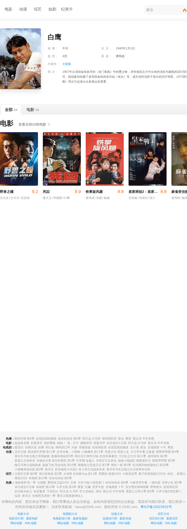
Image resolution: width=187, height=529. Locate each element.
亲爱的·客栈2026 (110, 473)
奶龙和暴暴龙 (108, 456)
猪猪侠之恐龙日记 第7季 (94, 465)
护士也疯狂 (87, 491)
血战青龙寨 (22, 443)
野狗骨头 (156, 487)
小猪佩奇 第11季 (92, 451)
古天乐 (14, 198)
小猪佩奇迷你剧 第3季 (29, 469)
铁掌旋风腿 (105, 191)
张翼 (98, 198)
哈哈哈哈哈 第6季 (69, 438)
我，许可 (73, 443)
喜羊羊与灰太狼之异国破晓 (32, 456)
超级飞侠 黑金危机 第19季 (59, 465)
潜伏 (99, 491)
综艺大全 (163, 514)
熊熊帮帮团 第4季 (167, 451)
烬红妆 (49, 447)
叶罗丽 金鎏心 (85, 460)
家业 (121, 438)
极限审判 (86, 443)
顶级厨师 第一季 (25, 482)
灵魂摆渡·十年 (157, 447)
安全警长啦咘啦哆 (137, 487)
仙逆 (17, 495)
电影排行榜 (16, 518)
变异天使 (98, 487)
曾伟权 (175, 198)
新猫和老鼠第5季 (62, 456)
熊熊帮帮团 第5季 (163, 460)
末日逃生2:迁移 (117, 443)
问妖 (74, 447)
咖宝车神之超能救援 (28, 465)
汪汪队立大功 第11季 (132, 456)
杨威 (106, 198)
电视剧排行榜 (61, 518)
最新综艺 (172, 518)
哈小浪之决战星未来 (92, 469)
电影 (8, 9)
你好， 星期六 (176, 473)
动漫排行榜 (110, 518)
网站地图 (16, 523)
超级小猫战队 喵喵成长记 (134, 460)
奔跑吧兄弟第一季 (44, 495)
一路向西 (154, 482)
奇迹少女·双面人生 (117, 451)
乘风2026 (21, 478)
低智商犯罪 (109, 438)
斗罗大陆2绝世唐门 (168, 491)
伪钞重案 (50, 443)
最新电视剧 (80, 518)
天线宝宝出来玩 (106, 460)
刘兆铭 (133, 198)
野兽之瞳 (19, 191)
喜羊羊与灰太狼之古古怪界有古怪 (128, 469)
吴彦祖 (25, 198)
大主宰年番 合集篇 (143, 451)
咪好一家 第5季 (121, 465)
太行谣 (134, 447)
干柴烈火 (52, 491)
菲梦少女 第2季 (172, 482)
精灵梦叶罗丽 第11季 (41, 451)
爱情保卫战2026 (58, 482)
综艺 (38, 9)
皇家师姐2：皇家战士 (148, 191)
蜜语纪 (19, 447)
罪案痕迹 (85, 447)
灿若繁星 (39, 491)
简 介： (53, 72)
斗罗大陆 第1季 (66, 487)
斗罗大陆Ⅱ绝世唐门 (91, 482)
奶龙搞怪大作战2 (66, 469)
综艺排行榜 (156, 518)
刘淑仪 (143, 198)
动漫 (23, 9)
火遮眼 (41, 482)
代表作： (53, 64)
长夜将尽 (36, 443)
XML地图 (31, 523)
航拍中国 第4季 (25, 438)
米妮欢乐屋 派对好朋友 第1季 (56, 460)
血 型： (53, 56)
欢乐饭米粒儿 (23, 491)
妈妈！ (61, 443)
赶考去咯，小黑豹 (68, 451)
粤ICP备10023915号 (156, 507)
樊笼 (128, 438)
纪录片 (67, 9)
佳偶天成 (31, 447)
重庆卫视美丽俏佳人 (70, 495)
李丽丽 (57, 198)
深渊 (41, 447)
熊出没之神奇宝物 (86, 456)
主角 (73, 482)
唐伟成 (90, 198)
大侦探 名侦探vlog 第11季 (80, 473)
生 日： (106, 48)
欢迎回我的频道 (46, 438)
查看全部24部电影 (32, 124)
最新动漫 (125, 518)
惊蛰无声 (99, 443)
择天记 (49, 469)
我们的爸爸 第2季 (50, 473)
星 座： (106, 56)
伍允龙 (4, 198)
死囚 (62, 191)
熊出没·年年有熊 (143, 438)
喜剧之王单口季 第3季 (140, 491)
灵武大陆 (20, 451)
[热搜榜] (185, 10)
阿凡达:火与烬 (91, 438)
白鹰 (66, 198)
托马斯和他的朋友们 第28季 (150, 465)
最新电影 (32, 518)
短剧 (52, 9)
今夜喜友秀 (129, 473)
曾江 (151, 198)
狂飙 (88, 487)
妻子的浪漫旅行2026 (152, 473)
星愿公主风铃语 (25, 460)
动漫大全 (117, 514)
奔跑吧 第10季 (38, 478)
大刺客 (66, 64)
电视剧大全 (70, 514)
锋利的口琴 (63, 447)
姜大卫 (47, 198)
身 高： (53, 48)
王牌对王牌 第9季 (26, 473)
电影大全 (23, 514)
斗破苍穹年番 (138, 482)
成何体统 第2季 (158, 456)
